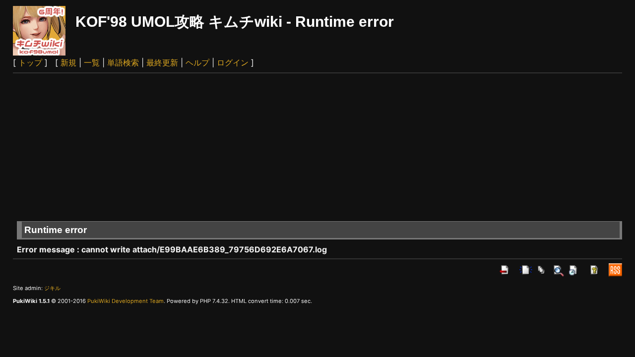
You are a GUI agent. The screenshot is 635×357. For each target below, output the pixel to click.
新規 (68, 62)
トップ (30, 62)
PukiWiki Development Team (125, 301)
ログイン (233, 62)
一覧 (92, 62)
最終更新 (162, 62)
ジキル (52, 288)
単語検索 (123, 62)
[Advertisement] (317, 147)
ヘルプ (197, 62)
